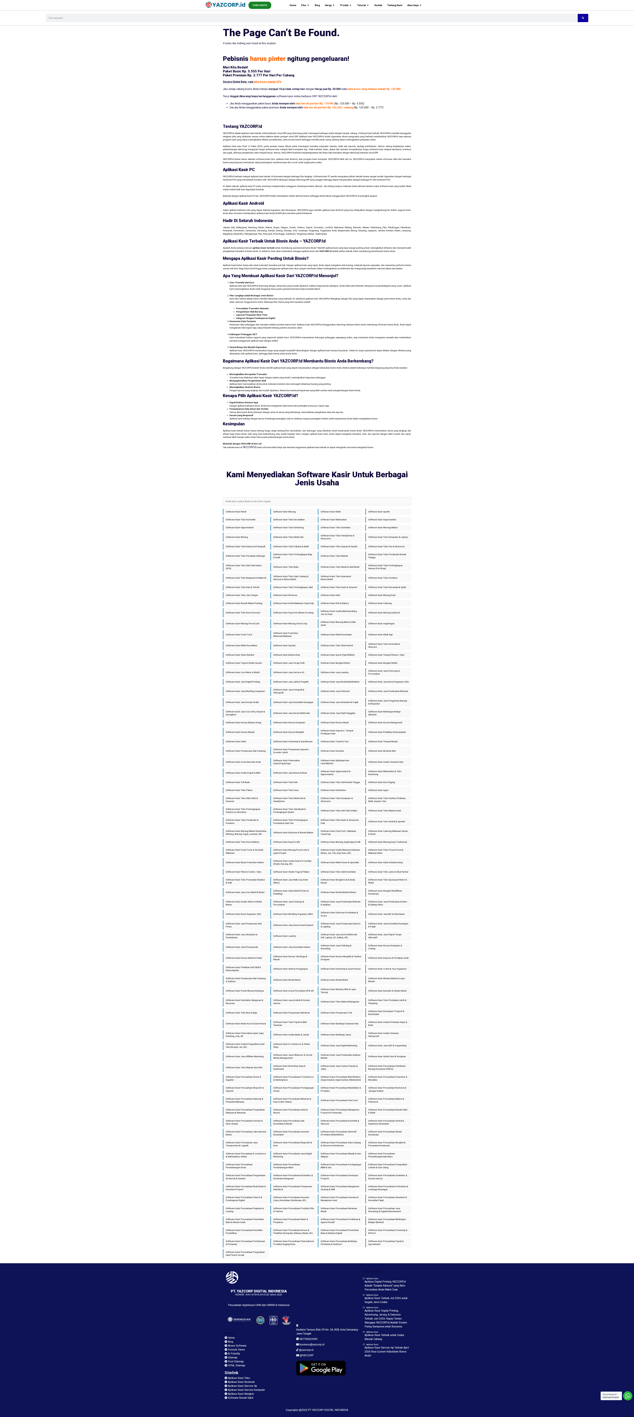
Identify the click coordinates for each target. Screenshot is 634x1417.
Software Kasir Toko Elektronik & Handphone (289, 799)
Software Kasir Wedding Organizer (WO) (293, 914)
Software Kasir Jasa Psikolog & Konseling (336, 947)
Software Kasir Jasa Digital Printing (243, 682)
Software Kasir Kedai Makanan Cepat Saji (293, 603)
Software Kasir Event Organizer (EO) (243, 914)
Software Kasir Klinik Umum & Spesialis (340, 862)
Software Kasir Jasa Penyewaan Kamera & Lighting (340, 925)
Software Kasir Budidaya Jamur (336, 1034)
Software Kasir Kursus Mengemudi (385, 722)
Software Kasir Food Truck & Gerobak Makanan (244, 851)
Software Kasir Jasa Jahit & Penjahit (290, 682)
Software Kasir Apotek (284, 645)
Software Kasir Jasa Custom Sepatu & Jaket (339, 1067)
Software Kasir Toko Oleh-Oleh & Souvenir (242, 799)
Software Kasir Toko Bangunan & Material (246, 578)
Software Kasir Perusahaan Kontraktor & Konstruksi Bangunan (293, 1177)
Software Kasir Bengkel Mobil (382, 663)
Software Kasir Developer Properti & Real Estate (386, 1012)
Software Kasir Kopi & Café (286, 842)
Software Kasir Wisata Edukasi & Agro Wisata (386, 980)
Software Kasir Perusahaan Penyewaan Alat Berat (292, 1188)
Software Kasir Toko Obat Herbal (337, 645)
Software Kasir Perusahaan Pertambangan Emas (239, 1166)
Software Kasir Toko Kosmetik (240, 519)
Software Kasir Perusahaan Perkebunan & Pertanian (245, 1242)
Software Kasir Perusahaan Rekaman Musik (339, 1210)
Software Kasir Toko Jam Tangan (242, 595)
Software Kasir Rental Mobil (334, 980)
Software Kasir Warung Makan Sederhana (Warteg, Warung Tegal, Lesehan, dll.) (246, 832)
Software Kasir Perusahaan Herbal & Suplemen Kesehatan (386, 1122)
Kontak (378, 5)
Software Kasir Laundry (284, 936)
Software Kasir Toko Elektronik (288, 537)
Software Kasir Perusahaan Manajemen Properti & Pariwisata (340, 1111)
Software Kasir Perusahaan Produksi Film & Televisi (293, 1210)
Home (293, 5)
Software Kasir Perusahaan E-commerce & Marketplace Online (246, 1155)
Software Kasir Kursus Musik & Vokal (244, 958)
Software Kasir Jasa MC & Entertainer (386, 914)
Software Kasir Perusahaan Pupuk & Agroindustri (386, 1242)
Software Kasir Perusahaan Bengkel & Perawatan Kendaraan (386, 1144)
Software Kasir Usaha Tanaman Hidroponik (383, 1034)
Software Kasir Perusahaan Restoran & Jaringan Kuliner (387, 1089)
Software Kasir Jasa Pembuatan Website (388, 691)
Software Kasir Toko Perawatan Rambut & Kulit (245, 881)
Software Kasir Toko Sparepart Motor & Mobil (387, 881)
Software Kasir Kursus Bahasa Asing (243, 722)
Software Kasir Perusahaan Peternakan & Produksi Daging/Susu (293, 1242)
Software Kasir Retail (236, 511)
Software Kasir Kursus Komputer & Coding (385, 947)
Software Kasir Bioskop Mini (382, 751)
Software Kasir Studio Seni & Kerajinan (387, 1056)
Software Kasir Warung (284, 511)
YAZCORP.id (249, 447)
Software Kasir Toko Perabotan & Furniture (242, 821)
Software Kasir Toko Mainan (334, 556)
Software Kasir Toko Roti (285, 782)
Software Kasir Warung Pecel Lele (242, 623)
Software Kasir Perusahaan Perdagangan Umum (293, 1089)
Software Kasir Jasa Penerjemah (242, 947)
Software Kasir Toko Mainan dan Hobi (244, 1067)
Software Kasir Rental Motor (287, 980)
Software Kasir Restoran (285, 595)
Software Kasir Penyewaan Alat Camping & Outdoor (246, 980)
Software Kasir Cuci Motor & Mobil (243, 672)
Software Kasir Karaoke (332, 751)
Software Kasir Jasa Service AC (288, 672)
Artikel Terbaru (372, 1271)
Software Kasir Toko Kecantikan (289, 519)
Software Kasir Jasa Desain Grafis (242, 702)
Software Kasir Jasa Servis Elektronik (291, 713)
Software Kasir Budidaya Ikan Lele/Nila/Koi (335, 762)
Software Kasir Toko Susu (286, 790)
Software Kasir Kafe (330, 595)
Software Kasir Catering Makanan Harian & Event (388, 832)
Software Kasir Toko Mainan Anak (384, 810)
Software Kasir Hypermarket (240, 527)
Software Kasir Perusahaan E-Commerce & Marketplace (293, 1078)
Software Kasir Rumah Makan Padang (244, 603)
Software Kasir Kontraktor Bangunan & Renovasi (244, 1001)
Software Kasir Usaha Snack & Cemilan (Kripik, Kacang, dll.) (292, 862)
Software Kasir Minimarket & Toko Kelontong (385, 773)
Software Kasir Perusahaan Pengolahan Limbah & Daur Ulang (387, 1166)
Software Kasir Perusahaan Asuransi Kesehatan (291, 1133)
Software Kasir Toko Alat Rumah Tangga (340, 782)
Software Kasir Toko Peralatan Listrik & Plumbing (387, 1001)
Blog (317, 5)
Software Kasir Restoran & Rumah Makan (293, 832)
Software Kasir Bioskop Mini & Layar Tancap (338, 991)
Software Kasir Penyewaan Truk (336, 1012)
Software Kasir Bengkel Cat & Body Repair (338, 881)
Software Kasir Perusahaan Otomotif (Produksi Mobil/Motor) (338, 1133)
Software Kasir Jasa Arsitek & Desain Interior (291, 1001)
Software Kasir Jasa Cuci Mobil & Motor (245, 892)
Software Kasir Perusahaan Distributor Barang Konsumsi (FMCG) (387, 1067)
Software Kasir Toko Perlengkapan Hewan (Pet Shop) (385, 567)
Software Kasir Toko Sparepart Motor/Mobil (336, 578)
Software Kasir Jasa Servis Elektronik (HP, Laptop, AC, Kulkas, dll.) (339, 936)
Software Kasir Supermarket (382, 519)
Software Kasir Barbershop (286, 655)
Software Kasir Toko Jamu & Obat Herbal (388, 872)
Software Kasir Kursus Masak (240, 732)
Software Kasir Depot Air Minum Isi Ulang (293, 612)
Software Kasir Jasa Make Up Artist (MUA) (290, 881)
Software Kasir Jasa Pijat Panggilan (338, 713)
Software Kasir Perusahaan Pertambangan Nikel (286, 1166)
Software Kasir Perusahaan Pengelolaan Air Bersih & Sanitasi (245, 1177)
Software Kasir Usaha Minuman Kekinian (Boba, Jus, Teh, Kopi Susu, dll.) (340, 851)
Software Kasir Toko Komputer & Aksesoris (337, 799)
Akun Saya (413, 5)
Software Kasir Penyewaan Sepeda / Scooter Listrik (291, 751)
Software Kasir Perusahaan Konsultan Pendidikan (244, 1231)
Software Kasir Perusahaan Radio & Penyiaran (290, 1220)
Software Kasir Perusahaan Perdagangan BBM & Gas (341, 1166)
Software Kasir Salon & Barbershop (385, 862)
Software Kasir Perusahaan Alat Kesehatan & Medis (288, 1122)
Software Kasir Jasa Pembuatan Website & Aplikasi (341, 903)
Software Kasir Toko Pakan (239, 790)
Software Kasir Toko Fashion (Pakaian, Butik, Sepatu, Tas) (387, 799)
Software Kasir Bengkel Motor (335, 663)
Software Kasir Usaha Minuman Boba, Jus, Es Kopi (339, 612)
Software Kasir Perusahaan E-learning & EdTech (387, 1231)
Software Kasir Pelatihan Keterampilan (387, 732)
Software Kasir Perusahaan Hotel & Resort (290, 1111)
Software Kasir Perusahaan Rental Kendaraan (385, 1133)
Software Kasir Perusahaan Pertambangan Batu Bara (381, 1155)
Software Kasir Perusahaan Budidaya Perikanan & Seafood (339, 1242)
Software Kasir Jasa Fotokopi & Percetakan (288, 903)
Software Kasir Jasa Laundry (335, 672)
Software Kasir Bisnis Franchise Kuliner (245, 862)
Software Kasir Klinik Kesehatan (336, 634)
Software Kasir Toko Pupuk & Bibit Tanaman (290, 1023)
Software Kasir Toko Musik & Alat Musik (340, 567)
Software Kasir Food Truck (239, 634)
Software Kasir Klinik (331, 511)
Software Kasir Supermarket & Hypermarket (336, 773)
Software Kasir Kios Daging (381, 782)
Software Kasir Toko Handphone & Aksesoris (337, 537)
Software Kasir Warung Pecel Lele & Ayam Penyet (291, 851)
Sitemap (230, 1333)
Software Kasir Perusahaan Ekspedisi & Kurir (292, 1144)
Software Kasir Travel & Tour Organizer (387, 969)
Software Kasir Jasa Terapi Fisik (289, 663)
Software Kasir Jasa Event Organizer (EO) (388, 682)
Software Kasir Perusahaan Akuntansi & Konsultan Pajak (387, 1199)
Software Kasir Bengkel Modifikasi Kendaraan (385, 892)
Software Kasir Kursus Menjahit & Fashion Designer (341, 958)
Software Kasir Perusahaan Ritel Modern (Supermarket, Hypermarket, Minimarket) (341, 1078)
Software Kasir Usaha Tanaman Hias (385, 762)
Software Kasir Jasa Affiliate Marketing (245, 1056)
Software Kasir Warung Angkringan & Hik (340, 842)
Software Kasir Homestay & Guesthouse (293, 741)
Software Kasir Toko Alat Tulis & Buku (339, 810)
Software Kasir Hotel (236, 741)
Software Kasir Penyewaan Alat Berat (291, 1012)
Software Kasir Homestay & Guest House (341, 969)
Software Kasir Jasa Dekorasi (335, 691)
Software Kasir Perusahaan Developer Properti (339, 1177)
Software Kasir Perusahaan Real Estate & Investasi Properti (246, 1188)
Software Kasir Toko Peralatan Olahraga (245, 556)
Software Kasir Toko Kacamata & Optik (387, 587)
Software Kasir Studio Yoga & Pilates (291, 872)
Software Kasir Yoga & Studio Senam (244, 663)
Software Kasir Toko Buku (286, 567)
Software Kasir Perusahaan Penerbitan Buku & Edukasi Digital (340, 1231)
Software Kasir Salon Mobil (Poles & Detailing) (291, 892)
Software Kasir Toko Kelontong (288, 527)
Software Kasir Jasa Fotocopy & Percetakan (384, 672)
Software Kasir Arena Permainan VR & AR (293, 991)
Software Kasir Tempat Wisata (383, 741)
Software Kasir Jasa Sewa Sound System (293, 925)
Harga (328, 5)
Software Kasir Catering (380, 603)
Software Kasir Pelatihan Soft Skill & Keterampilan (243, 969)
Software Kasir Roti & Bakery (335, 603)
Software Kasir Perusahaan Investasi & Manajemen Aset (340, 1199)
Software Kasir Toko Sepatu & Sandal (339, 546)
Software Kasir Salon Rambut (240, 655)
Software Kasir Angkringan (381, 623)
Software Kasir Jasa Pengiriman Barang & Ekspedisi (387, 702)
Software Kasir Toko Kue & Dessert (243, 612)
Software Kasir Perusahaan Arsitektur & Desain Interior (387, 1177)
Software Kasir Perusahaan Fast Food (339, 1100)
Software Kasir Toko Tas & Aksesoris (386, 546)
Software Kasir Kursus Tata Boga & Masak (290, 958)
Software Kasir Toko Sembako (336, 527)
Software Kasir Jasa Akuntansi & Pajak (339, 702)
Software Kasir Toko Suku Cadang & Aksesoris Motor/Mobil (291, 578)
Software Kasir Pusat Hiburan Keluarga (245, 991)
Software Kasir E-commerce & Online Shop (291, 1045)
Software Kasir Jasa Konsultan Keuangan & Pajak (388, 925)
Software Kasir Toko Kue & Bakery (242, 842)
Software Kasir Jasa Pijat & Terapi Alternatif (384, 936)
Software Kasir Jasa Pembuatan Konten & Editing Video (387, 903)
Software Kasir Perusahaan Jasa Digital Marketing (292, 1155)
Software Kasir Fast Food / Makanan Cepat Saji (338, 832)
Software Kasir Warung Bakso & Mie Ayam (338, 623)
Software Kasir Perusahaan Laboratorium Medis (246, 1133)
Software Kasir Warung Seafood (384, 612)
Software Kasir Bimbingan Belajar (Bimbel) (384, 713)
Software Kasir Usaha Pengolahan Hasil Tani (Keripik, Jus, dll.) (245, 1045)
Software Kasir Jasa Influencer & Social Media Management (292, 1056)
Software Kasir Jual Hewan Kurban (290, 773)
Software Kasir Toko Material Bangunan (340, 1001)
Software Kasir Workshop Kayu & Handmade (289, 1067)
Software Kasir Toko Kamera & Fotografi (245, 546)
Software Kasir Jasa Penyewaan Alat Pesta (244, 925)
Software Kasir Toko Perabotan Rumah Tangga (387, 556)
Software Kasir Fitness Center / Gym (243, 872)
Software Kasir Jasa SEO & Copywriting (387, 1045)
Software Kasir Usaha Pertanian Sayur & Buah (387, 1023)
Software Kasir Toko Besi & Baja (241, 1012)
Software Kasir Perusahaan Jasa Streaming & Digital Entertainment (384, 1210)
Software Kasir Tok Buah (238, 782)
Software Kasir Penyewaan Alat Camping (246, 751)
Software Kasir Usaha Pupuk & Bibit (243, 773)
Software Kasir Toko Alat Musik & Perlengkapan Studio (289, 810)
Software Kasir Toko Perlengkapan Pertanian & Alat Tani (290, 821)
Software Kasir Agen (378, 790)
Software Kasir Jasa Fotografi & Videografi (288, 691)
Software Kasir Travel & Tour (335, 741)
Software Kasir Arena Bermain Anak (243, 762)
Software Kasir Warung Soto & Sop (290, 623)
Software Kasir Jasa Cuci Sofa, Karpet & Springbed (245, 713)
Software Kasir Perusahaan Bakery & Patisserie (386, 1100)
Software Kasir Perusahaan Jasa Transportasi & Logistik (242, 1144)
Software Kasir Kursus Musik (335, 722)
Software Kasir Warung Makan (383, 527)
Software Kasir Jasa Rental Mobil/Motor (340, 682)
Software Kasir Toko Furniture (382, 578)
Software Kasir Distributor (333, 790)
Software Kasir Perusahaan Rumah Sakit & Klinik (387, 1111)
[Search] (583, 18)
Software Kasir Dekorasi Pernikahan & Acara (339, 914)
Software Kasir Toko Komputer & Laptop (388, 537)
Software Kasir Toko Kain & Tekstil (242, 587)
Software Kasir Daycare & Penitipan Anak (388, 958)
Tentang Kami (394, 5)
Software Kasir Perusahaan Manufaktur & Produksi (341, 1089)
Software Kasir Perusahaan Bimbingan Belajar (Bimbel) (387, 1220)
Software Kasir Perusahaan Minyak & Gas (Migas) (341, 1155)
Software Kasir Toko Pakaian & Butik (291, 546)
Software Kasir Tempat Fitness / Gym (386, 655)
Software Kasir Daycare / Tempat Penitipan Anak (337, 732)
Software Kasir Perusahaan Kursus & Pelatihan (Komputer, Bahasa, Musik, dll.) (293, 1231)
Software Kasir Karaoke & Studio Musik (387, 991)
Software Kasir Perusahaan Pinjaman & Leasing (245, 1210)
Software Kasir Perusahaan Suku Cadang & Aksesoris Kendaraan (341, 1144)
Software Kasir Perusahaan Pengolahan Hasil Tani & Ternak (245, 1253)
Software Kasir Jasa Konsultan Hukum (291, 947)
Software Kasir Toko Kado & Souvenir (339, 587)
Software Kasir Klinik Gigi (380, 634)
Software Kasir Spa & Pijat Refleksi (338, 655)
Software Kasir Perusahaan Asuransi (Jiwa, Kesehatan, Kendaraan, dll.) (291, 1199)
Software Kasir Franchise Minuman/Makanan (285, 634)
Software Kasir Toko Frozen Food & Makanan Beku (385, 851)
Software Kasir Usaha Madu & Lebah (291, 1034)
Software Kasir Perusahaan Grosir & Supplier (243, 1078)
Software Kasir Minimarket (334, 519)
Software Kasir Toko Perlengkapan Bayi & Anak (292, 556)
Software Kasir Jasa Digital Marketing (339, 1045)
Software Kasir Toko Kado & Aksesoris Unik (340, 821)
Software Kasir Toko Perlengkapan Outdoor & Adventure (243, 810)
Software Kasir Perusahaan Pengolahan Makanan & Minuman (245, 1111)
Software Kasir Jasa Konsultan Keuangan (293, 702)
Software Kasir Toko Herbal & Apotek (386, 821)
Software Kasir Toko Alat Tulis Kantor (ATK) (244, 567)
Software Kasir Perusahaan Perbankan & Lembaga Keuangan (388, 1188)
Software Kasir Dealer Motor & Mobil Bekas (244, 903)
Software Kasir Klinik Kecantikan (241, 645)
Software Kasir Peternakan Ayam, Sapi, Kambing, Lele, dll (245, 1034)
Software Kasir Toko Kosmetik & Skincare (384, 645)
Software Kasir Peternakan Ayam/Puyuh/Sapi (286, 762)
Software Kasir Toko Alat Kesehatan (338, 872)
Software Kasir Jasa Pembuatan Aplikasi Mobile (340, 1056)
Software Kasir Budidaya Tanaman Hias (340, 1023)
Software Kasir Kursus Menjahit (288, 732)
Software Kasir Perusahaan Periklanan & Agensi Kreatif (340, 1220)
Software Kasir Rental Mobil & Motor (338, 892)
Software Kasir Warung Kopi (382, 595)
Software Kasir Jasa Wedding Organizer (245, 691)
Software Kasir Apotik (379, 511)
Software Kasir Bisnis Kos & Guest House (246, 1023)
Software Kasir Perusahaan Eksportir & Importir (245, 1089)
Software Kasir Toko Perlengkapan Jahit (293, 587)
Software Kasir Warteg (237, 537)
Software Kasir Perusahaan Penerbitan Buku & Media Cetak (245, 1220)
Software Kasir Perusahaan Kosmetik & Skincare (340, 1122)
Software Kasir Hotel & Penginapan (290, 969)
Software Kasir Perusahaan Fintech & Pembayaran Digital (244, 1199)
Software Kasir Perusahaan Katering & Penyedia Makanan (244, 1100)
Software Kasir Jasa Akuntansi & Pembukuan (241, 936)
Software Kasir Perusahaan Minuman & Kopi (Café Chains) (292, 1100)
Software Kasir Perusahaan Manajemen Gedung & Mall (340, 1188)
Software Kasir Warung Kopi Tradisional (387, 842)
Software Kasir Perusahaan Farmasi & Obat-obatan (244, 1122)
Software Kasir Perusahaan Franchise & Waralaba (387, 1078)
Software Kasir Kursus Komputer (289, 722)
